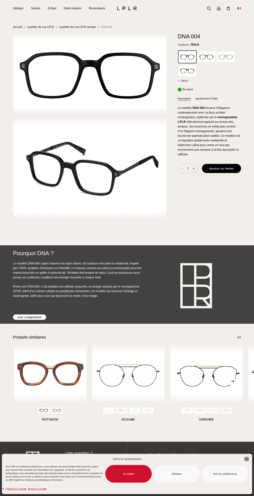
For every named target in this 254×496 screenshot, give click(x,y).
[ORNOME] (206, 373)
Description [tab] (184, 98)
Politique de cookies (16, 489)
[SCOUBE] (128, 373)
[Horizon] (187, 410)
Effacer (184, 81)
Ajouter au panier (221, 168)
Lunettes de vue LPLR (40, 26)
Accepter (128, 473)
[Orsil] (108, 410)
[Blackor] (121, 410)
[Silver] (134, 410)
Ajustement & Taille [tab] (206, 98)
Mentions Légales (37, 489)
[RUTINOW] (50, 373)
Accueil (17, 26)
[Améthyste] (43, 410)
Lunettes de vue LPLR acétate (77, 26)
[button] (246, 459)
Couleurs (183, 44)
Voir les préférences (225, 473)
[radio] (187, 57)
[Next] (232, 381)
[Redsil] (226, 410)
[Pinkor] (147, 410)
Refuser (177, 473)
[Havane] (56, 410)
